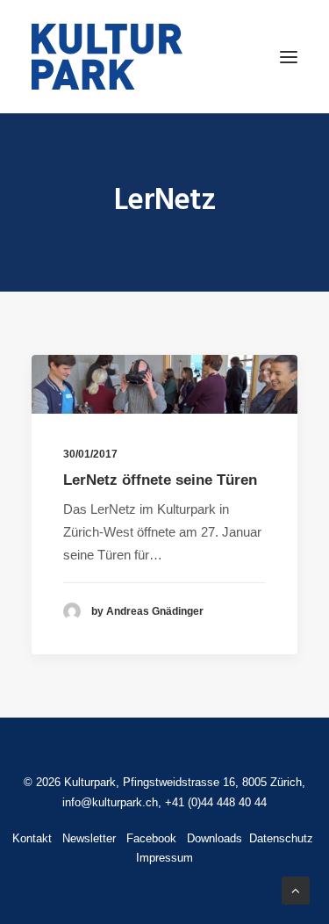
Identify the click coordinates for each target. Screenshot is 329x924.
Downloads (214, 838)
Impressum (164, 857)
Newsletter (89, 838)
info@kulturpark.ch (110, 802)
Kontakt (32, 838)
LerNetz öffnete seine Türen (160, 480)
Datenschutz (279, 838)
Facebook (151, 838)
